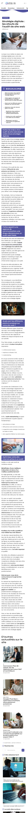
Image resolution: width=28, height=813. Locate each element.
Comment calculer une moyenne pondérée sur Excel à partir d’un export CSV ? (12, 734)
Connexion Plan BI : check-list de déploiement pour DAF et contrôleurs (12, 668)
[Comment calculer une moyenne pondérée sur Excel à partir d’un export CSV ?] (13, 720)
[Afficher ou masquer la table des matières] (22, 89)
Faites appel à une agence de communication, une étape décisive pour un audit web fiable (13, 99)
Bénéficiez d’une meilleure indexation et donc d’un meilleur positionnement (13, 112)
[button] (23, 742)
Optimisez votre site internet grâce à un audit (12, 108)
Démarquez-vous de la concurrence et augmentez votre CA (13, 121)
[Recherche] (22, 3)
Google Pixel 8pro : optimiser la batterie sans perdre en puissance (11, 701)
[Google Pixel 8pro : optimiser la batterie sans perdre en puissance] (13, 687)
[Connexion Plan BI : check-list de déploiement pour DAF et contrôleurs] (13, 654)
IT (3, 664)
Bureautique (6, 730)
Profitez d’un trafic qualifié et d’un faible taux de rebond (13, 117)
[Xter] (10, 3)
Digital (5, 17)
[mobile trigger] (2, 3)
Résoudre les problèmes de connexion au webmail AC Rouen (13, 780)
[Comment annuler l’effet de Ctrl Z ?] (14, 794)
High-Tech (6, 697)
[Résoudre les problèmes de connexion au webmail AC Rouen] (14, 768)
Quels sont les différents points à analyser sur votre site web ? (13, 104)
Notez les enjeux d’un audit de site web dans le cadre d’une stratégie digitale (12, 94)
